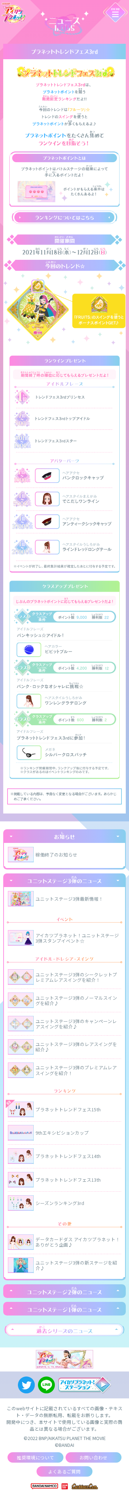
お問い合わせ (94, 1457)
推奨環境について (35, 1457)
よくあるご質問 (64, 1471)
